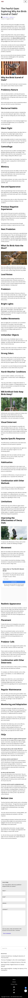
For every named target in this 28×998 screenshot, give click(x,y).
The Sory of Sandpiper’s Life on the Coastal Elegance (13, 960)
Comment (5, 909)
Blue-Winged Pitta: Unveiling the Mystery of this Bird (13, 962)
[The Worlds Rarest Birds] (2, 1)
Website (4, 903)
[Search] (25, 948)
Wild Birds (12, 17)
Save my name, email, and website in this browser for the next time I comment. (11, 929)
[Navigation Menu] (25, 1)
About (14, 979)
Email (4, 897)
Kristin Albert (5, 17)
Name (4, 890)
